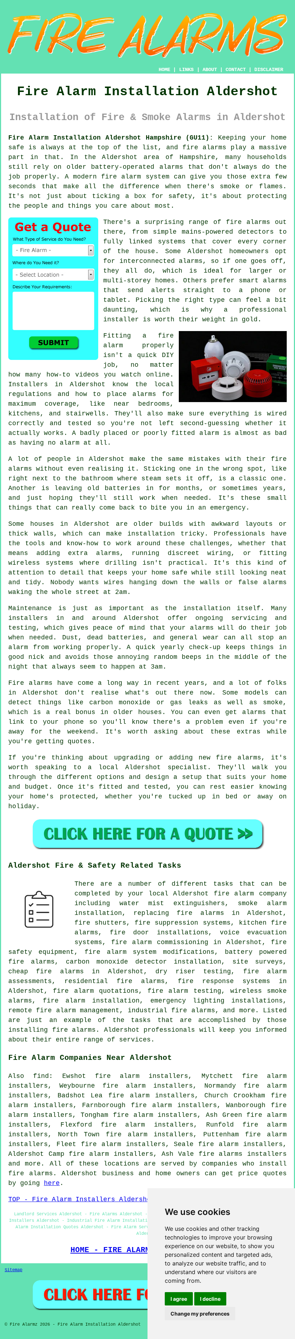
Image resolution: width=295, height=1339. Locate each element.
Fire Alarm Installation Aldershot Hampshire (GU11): (110, 137)
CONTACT (236, 69)
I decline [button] (210, 1299)
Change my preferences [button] (200, 1314)
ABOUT (210, 69)
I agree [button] (179, 1299)
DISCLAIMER (268, 69)
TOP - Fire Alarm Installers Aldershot (81, 1199)
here (52, 1183)
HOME (164, 69)
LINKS (186, 69)
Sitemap (13, 1270)
